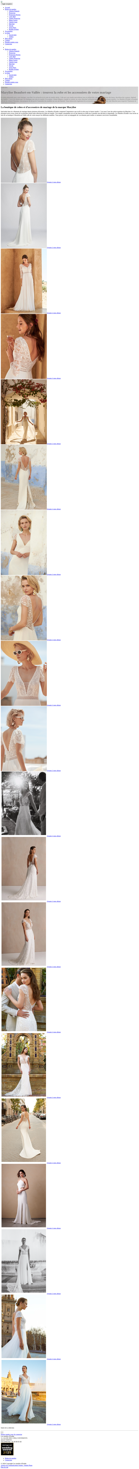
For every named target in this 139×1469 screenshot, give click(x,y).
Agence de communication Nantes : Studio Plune (16, 1465)
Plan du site (4, 1467)
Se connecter (18, 1434)
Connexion (8, 44)
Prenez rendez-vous (7, 1434)
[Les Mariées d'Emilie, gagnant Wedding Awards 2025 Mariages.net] (7, 1455)
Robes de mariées (10, 1458)
